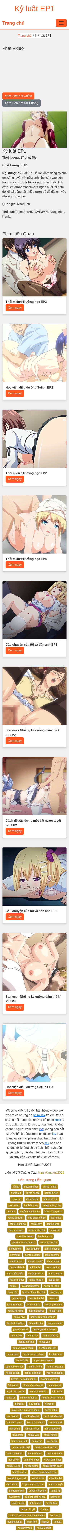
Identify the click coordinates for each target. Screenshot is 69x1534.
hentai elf (55, 1497)
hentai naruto (45, 1236)
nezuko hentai (36, 1298)
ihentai (45, 1521)
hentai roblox (52, 1267)
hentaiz (58, 1521)
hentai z (11, 1211)
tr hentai (44, 1509)
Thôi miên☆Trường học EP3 (26, 301)
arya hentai (56, 1292)
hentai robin (51, 1410)
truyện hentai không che (44, 1472)
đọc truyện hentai (53, 1416)
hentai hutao (50, 1435)
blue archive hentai (33, 1385)
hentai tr (53, 1298)
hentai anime (31, 1205)
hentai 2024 (22, 1360)
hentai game (32, 1248)
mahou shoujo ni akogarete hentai (27, 1515)
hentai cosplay (32, 1255)
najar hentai (18, 1503)
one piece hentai (37, 1217)
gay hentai (14, 1497)
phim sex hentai (36, 1230)
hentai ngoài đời (47, 1348)
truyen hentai (32, 1193)
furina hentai (33, 1304)
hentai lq (55, 1490)
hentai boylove (52, 1428)
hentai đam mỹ (50, 1335)
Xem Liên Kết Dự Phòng (21, 103)
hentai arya (19, 1317)
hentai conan (13, 1373)
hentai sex (53, 1279)
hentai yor (13, 1459)
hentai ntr (15, 1255)
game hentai (53, 1224)
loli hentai (57, 1391)
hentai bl (49, 1404)
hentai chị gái (28, 1509)
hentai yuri (33, 1435)
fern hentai (11, 1484)
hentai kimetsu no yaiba (42, 1317)
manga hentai (55, 1323)
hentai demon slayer (33, 1354)
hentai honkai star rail (46, 1447)
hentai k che (55, 1310)
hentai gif (10, 1397)
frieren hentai (36, 1323)
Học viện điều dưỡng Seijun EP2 (29, 387)
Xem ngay (15, 307)
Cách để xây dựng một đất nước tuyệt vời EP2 (33, 823)
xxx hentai (55, 1515)
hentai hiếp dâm (15, 1323)
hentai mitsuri (55, 1273)
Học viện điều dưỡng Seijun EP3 (29, 1087)
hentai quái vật (19, 1441)
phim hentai (32, 1199)
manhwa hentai (25, 1236)
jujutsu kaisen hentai (52, 1397)
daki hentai (35, 1503)
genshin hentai (52, 1248)
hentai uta (14, 1428)
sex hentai (13, 1205)
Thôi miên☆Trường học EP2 (26, 473)
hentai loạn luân (48, 1242)
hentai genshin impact (44, 1329)
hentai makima (26, 1342)
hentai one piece (53, 1211)
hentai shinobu (54, 1453)
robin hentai (55, 1478)
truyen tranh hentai (43, 1360)
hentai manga (16, 1230)
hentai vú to (18, 1298)
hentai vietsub (17, 1267)
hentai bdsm (31, 1466)
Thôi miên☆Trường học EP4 (26, 559)
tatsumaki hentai (30, 1286)
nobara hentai (14, 1521)
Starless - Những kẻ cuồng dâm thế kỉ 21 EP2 (33, 733)
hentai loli (55, 1230)
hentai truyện (51, 1193)
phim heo (32, 1521)
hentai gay (36, 1224)
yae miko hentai (55, 1373)
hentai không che (52, 1205)
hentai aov (16, 1335)
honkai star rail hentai (33, 1292)
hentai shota (37, 1478)
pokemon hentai (49, 1379)
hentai (16, 1186)
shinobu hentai (14, 1422)
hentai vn (16, 1199)
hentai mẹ (37, 1441)
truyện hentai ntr (37, 1490)
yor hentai (52, 1441)
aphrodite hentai (14, 1366)
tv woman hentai (52, 1459)
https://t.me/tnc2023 (51, 1172)
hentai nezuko (36, 1279)
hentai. (13, 1286)
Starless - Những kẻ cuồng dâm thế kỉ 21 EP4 (33, 999)
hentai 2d (12, 1292)
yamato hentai (20, 1329)
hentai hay (32, 1335)
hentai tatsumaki (33, 1373)
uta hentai (17, 1435)
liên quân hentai (35, 1422)
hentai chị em (35, 1366)
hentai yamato (14, 1304)
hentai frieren (35, 1453)
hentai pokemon (53, 1304)
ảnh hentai (35, 1267)
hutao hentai (54, 1385)
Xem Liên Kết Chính (18, 96)
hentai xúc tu (13, 1466)
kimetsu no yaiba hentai (23, 1379)
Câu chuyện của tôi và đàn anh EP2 (31, 911)
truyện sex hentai (16, 1391)
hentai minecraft (55, 1366)
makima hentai (36, 1310)
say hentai (56, 1217)
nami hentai (53, 1261)
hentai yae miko (15, 1453)
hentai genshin (15, 1217)
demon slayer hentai (23, 1348)
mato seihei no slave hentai (26, 1410)
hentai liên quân (15, 1273)
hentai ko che (51, 1199)
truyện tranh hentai (30, 1211)
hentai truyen (16, 1261)
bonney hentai (31, 1459)
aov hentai (34, 1404)
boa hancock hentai (35, 1497)
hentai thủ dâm (51, 1286)
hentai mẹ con (16, 1490)
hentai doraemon (38, 1391)
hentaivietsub (25, 1528)
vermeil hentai (32, 1428)
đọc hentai (12, 1416)
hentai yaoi (44, 1342)
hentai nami (15, 1248)
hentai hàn (12, 1354)
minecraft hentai (28, 1397)
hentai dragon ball (16, 1478)
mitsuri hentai (35, 1261)
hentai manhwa (18, 1224)
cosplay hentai (36, 1273)
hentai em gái (55, 1484)
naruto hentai (17, 1279)
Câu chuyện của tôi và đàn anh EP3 (31, 644)
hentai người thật (21, 1447)
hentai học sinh (16, 1310)
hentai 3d (16, 1193)
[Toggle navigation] (61, 23)
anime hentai (49, 1186)
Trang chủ (13, 23)
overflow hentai (31, 1416)
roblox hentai (52, 1255)
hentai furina (55, 1354)
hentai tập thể (19, 1472)
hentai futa (51, 1503)
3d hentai (13, 1385)
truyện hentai (31, 1186)
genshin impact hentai (23, 1242)
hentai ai (19, 1404)
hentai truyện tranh (52, 1466)
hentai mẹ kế (55, 1422)
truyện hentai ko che (33, 1484)
